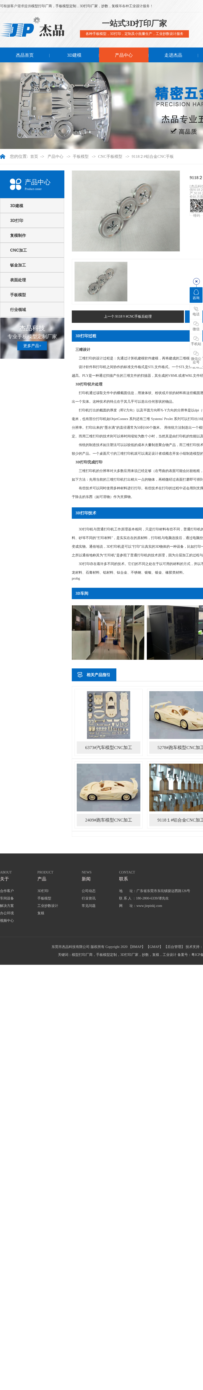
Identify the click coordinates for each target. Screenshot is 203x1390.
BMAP (137, 947)
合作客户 (7, 891)
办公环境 (7, 913)
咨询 (196, 298)
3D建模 (74, 55)
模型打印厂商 (41, 6)
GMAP (154, 947)
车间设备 (7, 898)
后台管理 (174, 947)
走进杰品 (173, 55)
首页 (34, 157)
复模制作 (18, 235)
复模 (115, 6)
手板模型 (81, 157)
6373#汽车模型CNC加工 (108, 747)
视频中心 (7, 920)
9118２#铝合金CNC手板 (153, 157)
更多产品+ (32, 346)
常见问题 (89, 906)
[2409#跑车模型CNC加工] (108, 787)
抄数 (104, 6)
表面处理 (18, 280)
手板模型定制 (65, 6)
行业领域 (18, 309)
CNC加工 (18, 250)
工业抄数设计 (47, 906)
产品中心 (124, 55)
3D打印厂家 (89, 6)
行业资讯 (89, 898)
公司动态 (89, 891)
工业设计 (136, 6)
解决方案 (7, 906)
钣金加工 (18, 265)
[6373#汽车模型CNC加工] (108, 715)
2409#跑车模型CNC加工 (108, 820)
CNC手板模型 (110, 157)
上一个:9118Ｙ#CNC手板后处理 (128, 316)
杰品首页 (25, 55)
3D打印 (16, 220)
